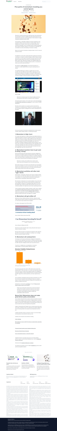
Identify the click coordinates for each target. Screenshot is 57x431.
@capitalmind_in (34, 345)
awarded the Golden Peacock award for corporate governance (27, 189)
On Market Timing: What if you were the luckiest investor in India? (43, 364)
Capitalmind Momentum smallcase (27, 342)
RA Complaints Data (41, 383)
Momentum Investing (25, 12)
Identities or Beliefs (25, 363)
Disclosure (28, 383)
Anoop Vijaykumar (26, 10)
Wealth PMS (19, 1)
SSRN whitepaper (24, 65)
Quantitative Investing (32, 12)
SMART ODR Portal (47, 383)
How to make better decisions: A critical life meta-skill (24, 333)
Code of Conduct (23, 383)
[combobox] (46, 1)
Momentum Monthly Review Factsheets (22, 331)
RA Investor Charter (35, 383)
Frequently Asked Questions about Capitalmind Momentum (25, 328)
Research (15, 1)
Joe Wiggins (28, 283)
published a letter (32, 190)
